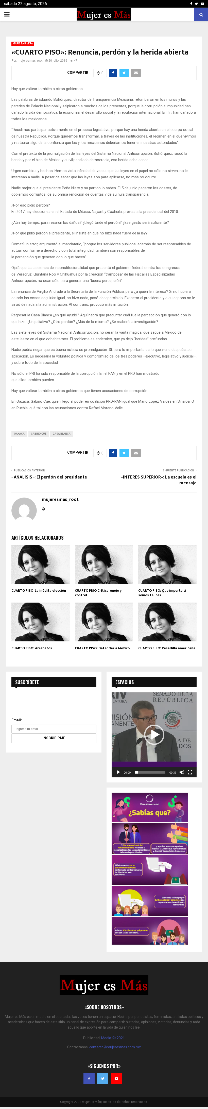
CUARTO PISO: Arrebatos (31, 648)
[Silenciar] (181, 772)
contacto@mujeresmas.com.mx (115, 1047)
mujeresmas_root (30, 60)
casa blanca (62, 433)
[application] (154, 734)
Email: (16, 720)
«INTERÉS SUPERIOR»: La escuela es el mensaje (159, 480)
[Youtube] (116, 1078)
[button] (154, 735)
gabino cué (38, 433)
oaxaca (19, 433)
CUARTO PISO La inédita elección (38, 590)
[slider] (150, 772)
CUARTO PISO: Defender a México (102, 648)
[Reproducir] (118, 772)
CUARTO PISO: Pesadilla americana (166, 648)
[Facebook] (89, 1078)
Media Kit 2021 (113, 1038)
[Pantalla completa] (190, 772)
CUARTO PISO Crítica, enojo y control (98, 593)
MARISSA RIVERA (23, 43)
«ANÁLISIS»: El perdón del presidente (49, 477)
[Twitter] (102, 1078)
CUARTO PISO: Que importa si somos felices (162, 593)
